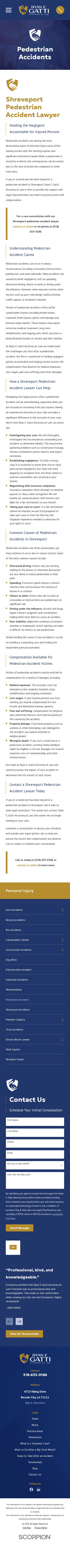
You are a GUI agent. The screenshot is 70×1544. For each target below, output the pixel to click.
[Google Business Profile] (38, 1489)
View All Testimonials (24, 1333)
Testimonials (35, 1462)
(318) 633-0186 (43, 860)
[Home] (34, 10)
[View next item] (19, 1321)
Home (35, 1418)
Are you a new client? (18, 1163)
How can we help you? (19, 1174)
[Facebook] (31, 1489)
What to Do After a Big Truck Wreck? (35, 1449)
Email (10, 1152)
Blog (35, 1468)
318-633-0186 (35, 1375)
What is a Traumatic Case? (35, 1443)
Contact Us (35, 1474)
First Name (12, 1120)
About (35, 1424)
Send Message (19, 1228)
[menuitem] (32, 909)
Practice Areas (35, 1431)
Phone (10, 1141)
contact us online (23, 226)
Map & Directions (35, 1402)
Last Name (12, 1131)
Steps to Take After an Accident (35, 1456)
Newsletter (35, 1437)
